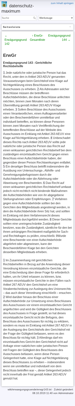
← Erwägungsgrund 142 (16, 39)
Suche (35, 18)
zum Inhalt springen (62, 3)
